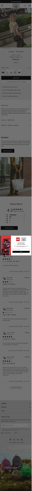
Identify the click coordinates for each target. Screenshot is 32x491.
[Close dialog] (30, 236)
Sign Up (21, 251)
